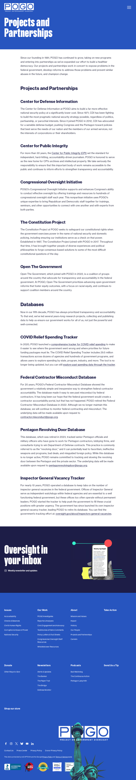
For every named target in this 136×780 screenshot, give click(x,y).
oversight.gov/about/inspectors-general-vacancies (83, 513)
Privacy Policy (47, 757)
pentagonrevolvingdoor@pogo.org (68, 465)
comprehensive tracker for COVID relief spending (78, 344)
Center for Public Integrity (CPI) (69, 153)
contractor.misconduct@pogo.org (39, 417)
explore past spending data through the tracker (89, 364)
